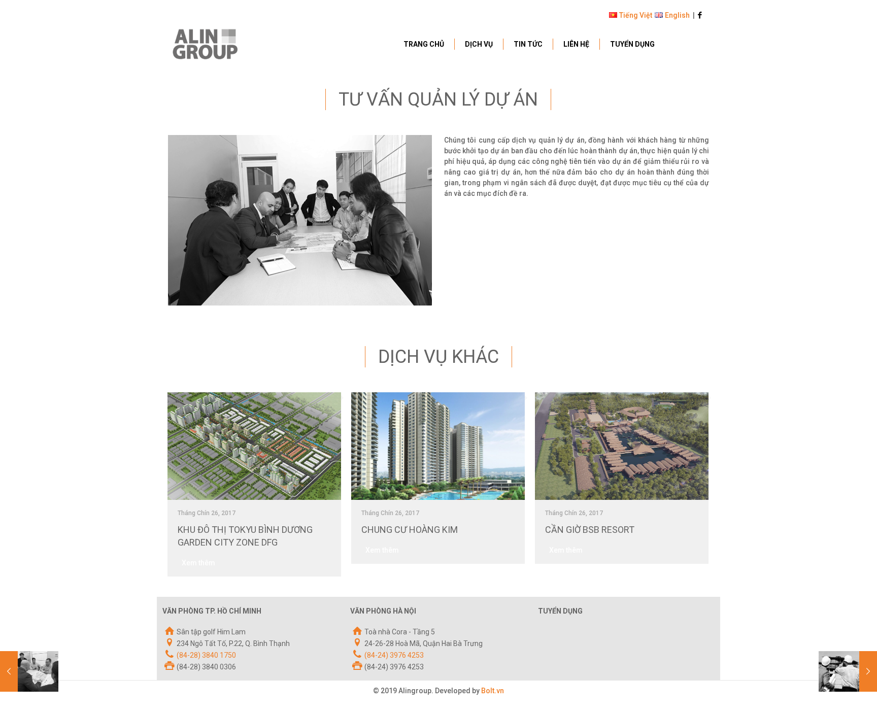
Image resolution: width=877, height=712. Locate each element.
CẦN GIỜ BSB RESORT (589, 529)
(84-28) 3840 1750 (206, 655)
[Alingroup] (205, 43)
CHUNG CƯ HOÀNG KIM (409, 529)
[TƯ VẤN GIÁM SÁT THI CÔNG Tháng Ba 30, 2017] (848, 671)
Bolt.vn (492, 691)
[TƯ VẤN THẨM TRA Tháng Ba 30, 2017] (29, 671)
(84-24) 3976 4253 (394, 655)
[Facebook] (700, 15)
